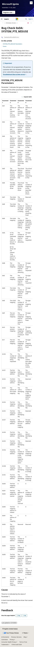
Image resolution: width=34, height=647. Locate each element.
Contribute (4, 639)
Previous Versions (16, 637)
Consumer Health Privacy (8, 642)
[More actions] (31, 23)
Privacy (12, 639)
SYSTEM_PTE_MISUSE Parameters (12, 44)
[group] (17, 343)
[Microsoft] (17, 19)
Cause (4, 46)
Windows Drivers (11, 23)
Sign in (31, 19)
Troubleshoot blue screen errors (14, 74)
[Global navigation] (1, 19)
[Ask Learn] (28, 23)
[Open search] (26, 19)
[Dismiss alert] (31, 2)
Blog (25, 637)
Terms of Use (23, 642)
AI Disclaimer (5, 637)
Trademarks (4, 644)
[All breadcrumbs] (2, 23)
